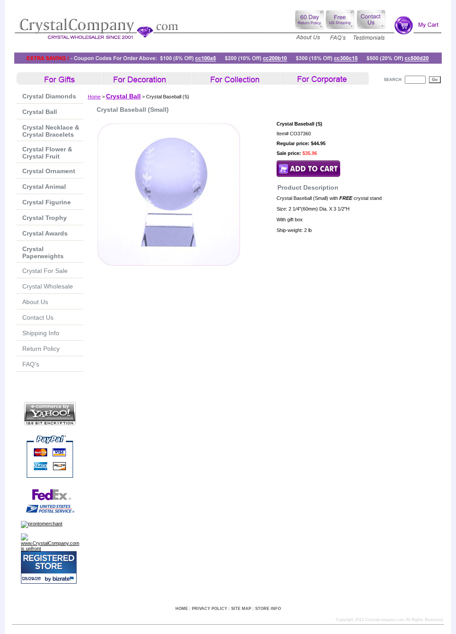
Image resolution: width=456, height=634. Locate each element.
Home (94, 96)
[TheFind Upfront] (52, 548)
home (181, 608)
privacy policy (209, 608)
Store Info (268, 608)
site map (241, 608)
